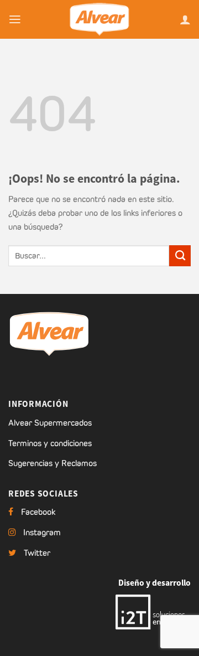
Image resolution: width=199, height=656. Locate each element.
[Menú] (15, 19)
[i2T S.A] (153, 611)
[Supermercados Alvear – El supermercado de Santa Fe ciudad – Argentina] (99, 19)
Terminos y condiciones (50, 443)
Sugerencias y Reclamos (52, 463)
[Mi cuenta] (185, 19)
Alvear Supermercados (50, 422)
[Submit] (180, 255)
